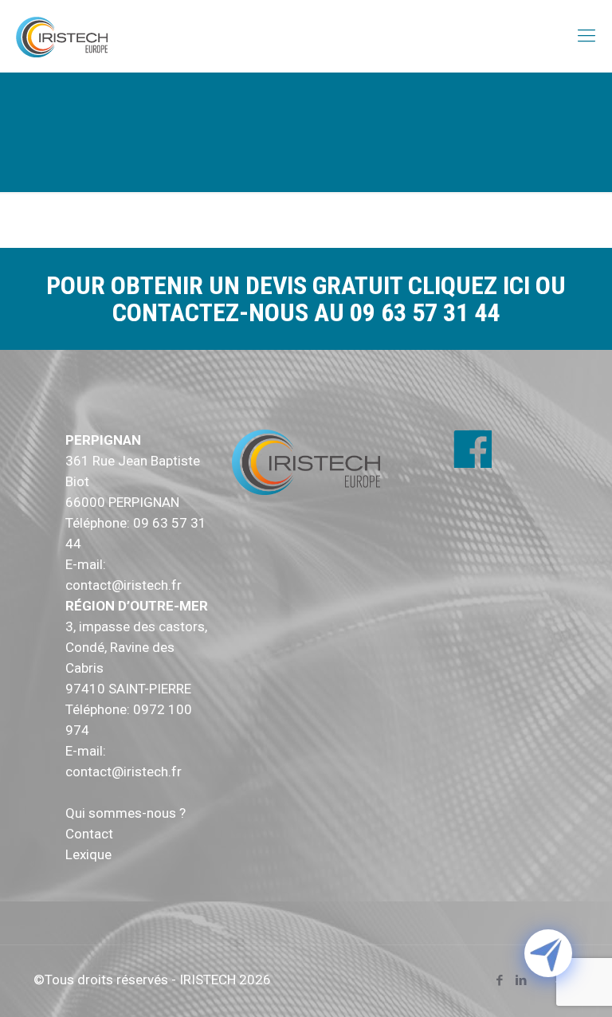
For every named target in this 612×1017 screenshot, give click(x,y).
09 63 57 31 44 (425, 312)
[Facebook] (499, 980)
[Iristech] (62, 36)
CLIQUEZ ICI (472, 285)
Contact (89, 834)
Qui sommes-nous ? (125, 813)
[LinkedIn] (520, 980)
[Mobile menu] (586, 35)
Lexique (88, 854)
